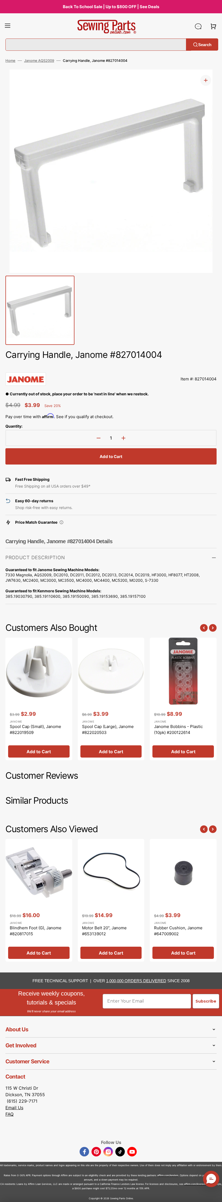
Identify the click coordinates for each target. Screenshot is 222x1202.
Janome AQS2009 (39, 60)
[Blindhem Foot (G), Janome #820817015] (38, 900)
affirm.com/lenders (167, 1175)
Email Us (14, 1107)
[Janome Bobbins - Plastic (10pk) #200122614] (183, 699)
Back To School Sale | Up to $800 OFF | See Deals (111, 6)
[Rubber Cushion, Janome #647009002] (183, 900)
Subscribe (205, 1001)
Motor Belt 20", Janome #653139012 (104, 931)
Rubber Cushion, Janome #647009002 (178, 931)
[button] (8, 26)
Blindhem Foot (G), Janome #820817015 (35, 931)
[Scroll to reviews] (111, 366)
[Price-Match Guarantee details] (61, 522)
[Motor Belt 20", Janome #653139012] (111, 900)
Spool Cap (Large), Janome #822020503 (108, 729)
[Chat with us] (198, 26)
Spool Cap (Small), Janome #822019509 (35, 729)
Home (10, 60)
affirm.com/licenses (195, 1183)
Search (204, 44)
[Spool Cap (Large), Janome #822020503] (111, 699)
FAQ (9, 1114)
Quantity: (13, 426)
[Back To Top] (213, 1193)
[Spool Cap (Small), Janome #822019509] (38, 699)
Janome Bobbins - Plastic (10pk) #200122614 (178, 729)
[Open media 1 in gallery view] (205, 80)
